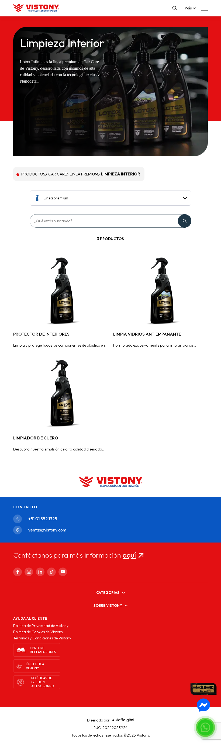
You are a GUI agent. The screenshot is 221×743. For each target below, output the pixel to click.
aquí (129, 555)
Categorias (107, 592)
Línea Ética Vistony (35, 666)
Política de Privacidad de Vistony (40, 625)
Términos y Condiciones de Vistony (42, 638)
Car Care (57, 174)
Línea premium (84, 174)
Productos (33, 174)
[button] (205, 727)
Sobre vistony (108, 605)
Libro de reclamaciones (43, 650)
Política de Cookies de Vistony (38, 631)
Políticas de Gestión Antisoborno (42, 682)
